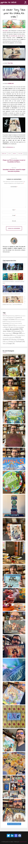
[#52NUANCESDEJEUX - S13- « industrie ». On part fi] (14, 388)
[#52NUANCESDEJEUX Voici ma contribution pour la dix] (14, 459)
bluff (17, 315)
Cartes (14, 319)
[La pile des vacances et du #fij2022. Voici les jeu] (14, 505)
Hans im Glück (18, 323)
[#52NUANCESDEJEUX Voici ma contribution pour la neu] (14, 529)
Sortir (6, 341)
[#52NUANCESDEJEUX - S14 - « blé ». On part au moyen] (14, 365)
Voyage (10, 343)
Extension (14, 321)
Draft (22, 319)
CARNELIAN (10, 83)
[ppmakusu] (8, 835)
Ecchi (9, 153)
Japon (13, 327)
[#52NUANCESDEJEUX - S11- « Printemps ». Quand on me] (14, 412)
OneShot (20, 335)
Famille (19, 321)
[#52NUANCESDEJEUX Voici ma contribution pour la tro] (14, 693)
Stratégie (12, 341)
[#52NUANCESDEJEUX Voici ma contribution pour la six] (14, 623)
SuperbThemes (23, 841)
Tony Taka (10, 63)
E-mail (14, 215)
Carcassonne (11, 317)
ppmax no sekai (8, 2)
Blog (14, 315)
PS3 (18, 337)
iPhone (7, 327)
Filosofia (13, 323)
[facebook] (19, 835)
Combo (19, 319)
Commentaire (14, 186)
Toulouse (20, 341)
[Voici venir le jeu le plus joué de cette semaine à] (14, 482)
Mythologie (15, 335)
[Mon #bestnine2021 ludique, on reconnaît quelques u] (14, 786)
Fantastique (7, 323)
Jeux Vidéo (8, 331)
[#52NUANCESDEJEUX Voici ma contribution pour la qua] (14, 669)
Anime (5, 315)
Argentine (10, 315)
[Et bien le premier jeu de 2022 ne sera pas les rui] (14, 763)
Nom (14, 210)
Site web (14, 221)
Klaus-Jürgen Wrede (8, 333)
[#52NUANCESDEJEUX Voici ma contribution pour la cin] (14, 646)
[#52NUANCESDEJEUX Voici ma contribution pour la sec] (14, 740)
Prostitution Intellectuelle (9, 337)
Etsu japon (5, 30)
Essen (10, 321)
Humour (6, 325)
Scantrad (7, 339)
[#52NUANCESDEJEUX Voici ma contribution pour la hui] (14, 576)
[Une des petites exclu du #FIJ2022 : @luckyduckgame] (14, 552)
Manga (14, 153)
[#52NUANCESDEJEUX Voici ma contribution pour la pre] (14, 810)
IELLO (12, 325)
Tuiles (5, 343)
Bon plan (21, 315)
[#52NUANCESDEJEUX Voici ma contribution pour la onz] (14, 435)
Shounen (15, 339)
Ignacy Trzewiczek (19, 325)
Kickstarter (19, 331)
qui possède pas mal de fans (16, 35)
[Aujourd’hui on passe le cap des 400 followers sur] (14, 716)
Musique (8, 335)
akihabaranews (10, 147)
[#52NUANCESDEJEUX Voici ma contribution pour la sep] (14, 599)
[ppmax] (12, 835)
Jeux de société (14, 329)
